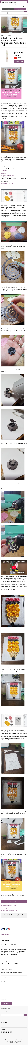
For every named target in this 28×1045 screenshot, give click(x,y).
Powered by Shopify (14, 1042)
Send (25, 1015)
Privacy (6, 1039)
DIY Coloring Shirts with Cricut (8, 905)
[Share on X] (4, 929)
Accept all (8, 9)
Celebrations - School (9, 922)
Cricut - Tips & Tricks (19, 922)
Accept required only (20, 9)
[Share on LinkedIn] (7, 929)
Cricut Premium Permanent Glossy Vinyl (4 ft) (20, 53)
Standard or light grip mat (7, 175)
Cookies (21, 1039)
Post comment (6, 1003)
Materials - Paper (18, 923)
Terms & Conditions (14, 1039)
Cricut (2, 172)
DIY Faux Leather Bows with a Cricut (9, 910)
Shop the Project (19, 61)
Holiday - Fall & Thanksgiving (7, 923)
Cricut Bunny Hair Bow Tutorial (8, 908)
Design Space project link (7, 183)
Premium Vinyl (4, 170)
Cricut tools (3, 173)
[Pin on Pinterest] (9, 929)
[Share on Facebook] (2, 929)
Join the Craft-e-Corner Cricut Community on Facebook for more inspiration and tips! (14, 915)
